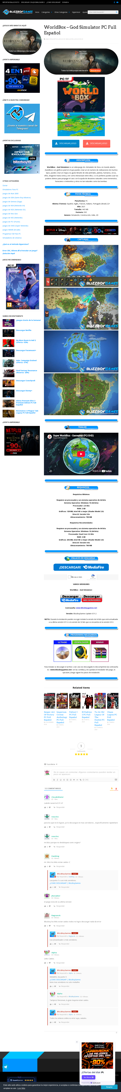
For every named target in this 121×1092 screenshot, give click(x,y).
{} (83, 780)
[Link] (80, 779)
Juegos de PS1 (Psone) (11, 222)
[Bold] (54, 779)
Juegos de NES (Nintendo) (12, 218)
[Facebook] (114, 2)
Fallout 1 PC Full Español (73, 714)
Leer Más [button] (21, 1088)
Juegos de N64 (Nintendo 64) (14, 205)
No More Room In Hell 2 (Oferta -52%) (26, 341)
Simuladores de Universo (12, 238)
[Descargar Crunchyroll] (8, 386)
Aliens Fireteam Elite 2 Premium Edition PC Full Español (26, 403)
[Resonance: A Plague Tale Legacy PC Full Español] (8, 417)
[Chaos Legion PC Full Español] (112, 708)
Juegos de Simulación (65, 39)
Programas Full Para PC (12, 234)
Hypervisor (76, 12)
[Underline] (60, 779)
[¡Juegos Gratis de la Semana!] (8, 326)
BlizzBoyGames (74, 997)
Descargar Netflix (23, 330)
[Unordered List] (70, 779)
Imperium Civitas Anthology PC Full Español (62, 717)
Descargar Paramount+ (26, 350)
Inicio (37, 12)
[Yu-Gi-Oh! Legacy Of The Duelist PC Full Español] (100, 708)
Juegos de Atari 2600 (10, 193)
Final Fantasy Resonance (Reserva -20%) (26, 371)
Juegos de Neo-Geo (10, 214)
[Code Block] (77, 779)
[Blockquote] (74, 779)
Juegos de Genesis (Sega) (12, 201)
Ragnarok (72, 936)
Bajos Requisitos (52, 39)
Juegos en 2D (78, 39)
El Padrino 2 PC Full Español (87, 714)
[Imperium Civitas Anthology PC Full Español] (62, 708)
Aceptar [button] (109, 1087)
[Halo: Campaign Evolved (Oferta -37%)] (8, 366)
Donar (5, 185)
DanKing (71, 877)
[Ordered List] (67, 779)
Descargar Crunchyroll (25, 380)
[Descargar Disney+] (8, 397)
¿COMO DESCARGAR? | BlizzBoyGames (65, 883)
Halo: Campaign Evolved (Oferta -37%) (26, 361)
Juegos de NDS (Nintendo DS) (14, 209)
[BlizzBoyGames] (18, 14)
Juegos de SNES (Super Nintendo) (15, 226)
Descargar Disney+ (24, 390)
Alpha (71, 973)
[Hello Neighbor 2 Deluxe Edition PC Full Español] (22, 309)
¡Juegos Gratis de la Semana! (28, 320)
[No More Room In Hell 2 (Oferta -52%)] (8, 346)
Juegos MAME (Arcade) (11, 230)
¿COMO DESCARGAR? (53, 2)
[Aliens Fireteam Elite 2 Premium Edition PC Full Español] (8, 407)
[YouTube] (117, 2)
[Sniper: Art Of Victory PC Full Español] (49, 708)
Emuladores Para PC (10, 189)
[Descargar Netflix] (8, 336)
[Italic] (57, 779)
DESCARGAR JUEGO (67, 143)
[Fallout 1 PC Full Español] (74, 708)
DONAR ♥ (65, 2)
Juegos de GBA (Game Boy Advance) (17, 197)
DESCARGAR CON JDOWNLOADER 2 (33, 2)
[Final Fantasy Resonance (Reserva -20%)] (8, 376)
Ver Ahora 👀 (88, 1077)
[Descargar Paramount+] (8, 356)
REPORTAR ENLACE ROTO (11, 2)
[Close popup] (77, 1042)
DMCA (116, 1075)
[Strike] (64, 779)
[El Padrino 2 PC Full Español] (87, 708)
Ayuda (85, 12)
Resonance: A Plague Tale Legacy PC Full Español (27, 412)
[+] (87, 780)
